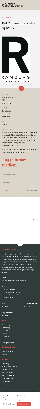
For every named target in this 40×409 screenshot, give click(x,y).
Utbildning (5, 364)
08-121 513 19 (6, 307)
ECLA (4, 340)
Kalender (8, 17)
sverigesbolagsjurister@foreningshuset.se (14, 280)
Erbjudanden (6, 381)
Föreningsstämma (7, 378)
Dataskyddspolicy (8, 343)
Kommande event (8, 352)
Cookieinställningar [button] (9, 404)
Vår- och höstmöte (8, 375)
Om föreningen (7, 325)
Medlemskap (6, 328)
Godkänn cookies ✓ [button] (23, 404)
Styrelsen (5, 331)
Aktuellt (4, 355)
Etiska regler (6, 337)
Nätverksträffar (7, 369)
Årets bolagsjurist (7, 372)
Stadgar (4, 334)
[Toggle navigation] (35, 5)
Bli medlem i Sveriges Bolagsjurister (20, 228)
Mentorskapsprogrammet (10, 366)
